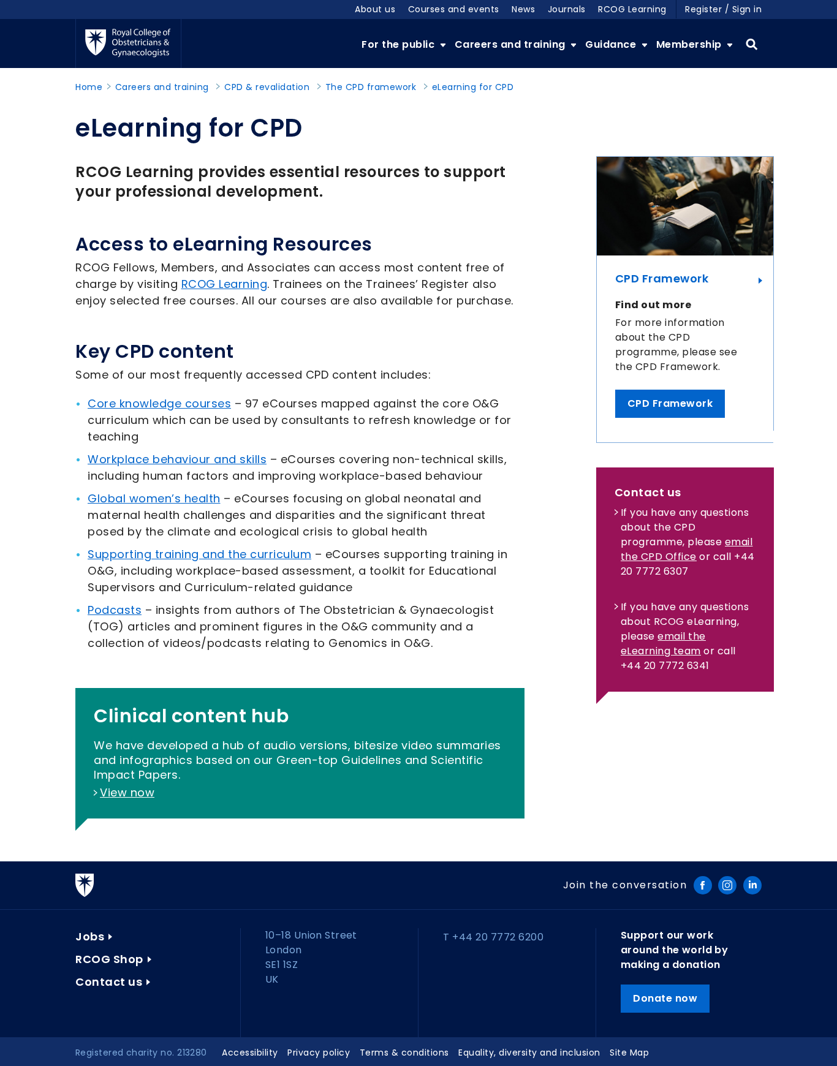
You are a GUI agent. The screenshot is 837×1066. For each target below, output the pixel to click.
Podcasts (115, 610)
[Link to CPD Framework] (685, 206)
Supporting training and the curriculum (199, 554)
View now (127, 792)
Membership (690, 44)
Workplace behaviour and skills (177, 459)
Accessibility (250, 1052)
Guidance (612, 44)
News (523, 9)
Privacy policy (318, 1052)
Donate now (665, 998)
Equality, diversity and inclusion (529, 1052)
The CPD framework (371, 87)
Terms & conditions (404, 1052)
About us (375, 9)
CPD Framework (662, 278)
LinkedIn (752, 885)
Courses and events (453, 9)
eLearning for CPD (473, 87)
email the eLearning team (663, 643)
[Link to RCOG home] (128, 43)
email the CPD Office (687, 549)
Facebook (703, 885)
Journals (567, 9)
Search (751, 45)
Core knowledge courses (159, 403)
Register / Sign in (723, 9)
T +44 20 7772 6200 (493, 937)
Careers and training (512, 44)
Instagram (727, 885)
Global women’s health (154, 498)
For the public (399, 44)
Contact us (108, 981)
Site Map (629, 1052)
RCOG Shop (109, 959)
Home (88, 87)
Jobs (89, 936)
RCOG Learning (632, 9)
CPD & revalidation (266, 87)
